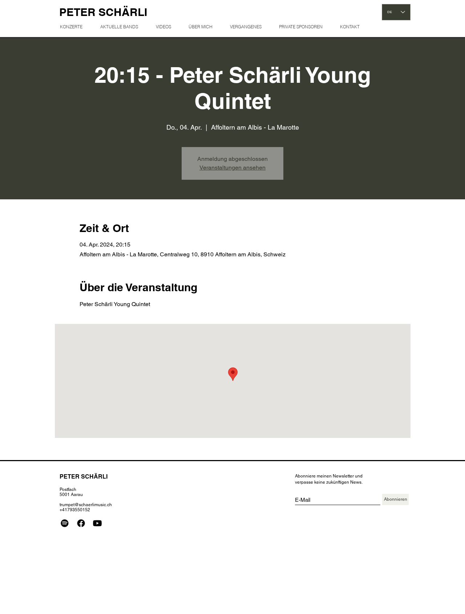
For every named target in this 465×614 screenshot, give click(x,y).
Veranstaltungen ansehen (232, 167)
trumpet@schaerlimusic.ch (86, 504)
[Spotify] (65, 523)
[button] (248, 26)
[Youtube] (97, 523)
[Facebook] (81, 523)
